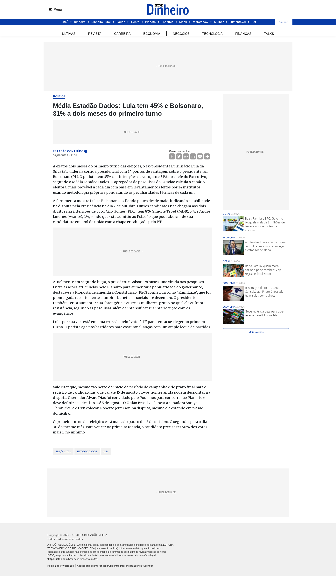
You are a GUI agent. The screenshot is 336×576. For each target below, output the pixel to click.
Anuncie (284, 22)
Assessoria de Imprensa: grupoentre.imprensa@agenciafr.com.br (115, 565)
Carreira (122, 33)
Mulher (219, 22)
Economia (151, 33)
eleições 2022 (63, 451)
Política (59, 96)
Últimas (68, 33)
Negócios (181, 33)
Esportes (167, 22)
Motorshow (200, 22)
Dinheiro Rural (101, 22)
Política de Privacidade (60, 565)
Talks (269, 33)
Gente (135, 22)
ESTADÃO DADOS (87, 451)
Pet (254, 22)
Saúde (120, 22)
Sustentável (237, 22)
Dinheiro (80, 22)
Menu (183, 22)
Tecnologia (212, 33)
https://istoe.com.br (59, 559)
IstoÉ (65, 22)
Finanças (243, 33)
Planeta (150, 22)
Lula (105, 451)
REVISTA (95, 33)
